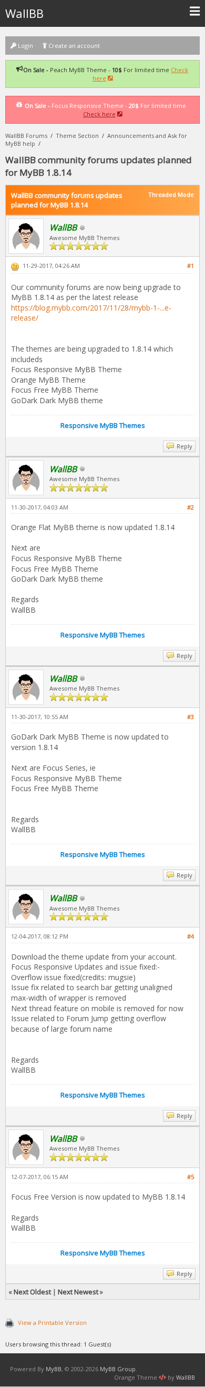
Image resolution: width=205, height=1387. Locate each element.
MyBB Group (118, 1369)
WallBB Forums (26, 135)
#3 (190, 717)
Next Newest (78, 1291)
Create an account (73, 45)
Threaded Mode (171, 194)
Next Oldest (32, 1291)
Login (24, 45)
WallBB (24, 13)
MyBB (54, 1369)
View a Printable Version (52, 1322)
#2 (190, 507)
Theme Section (77, 135)
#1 (190, 266)
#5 (190, 1177)
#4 (190, 936)
